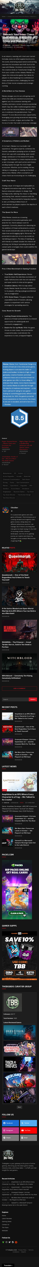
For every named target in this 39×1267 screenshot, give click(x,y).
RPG (31, 485)
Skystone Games (19, 492)
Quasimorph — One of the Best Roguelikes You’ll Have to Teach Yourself (16, 577)
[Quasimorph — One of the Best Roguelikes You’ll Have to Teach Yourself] (19, 562)
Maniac (5, 485)
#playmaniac (7, 473)
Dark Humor (26, 479)
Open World (14, 485)
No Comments (8, 47)
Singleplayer (7, 492)
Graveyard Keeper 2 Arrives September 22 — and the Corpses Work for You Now (25, 741)
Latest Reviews (7, 1218)
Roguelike (24, 485)
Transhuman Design (24, 495)
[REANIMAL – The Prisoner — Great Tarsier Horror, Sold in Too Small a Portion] (19, 629)
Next (19, 1107)
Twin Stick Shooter (9, 498)
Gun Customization (23, 482)
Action (6, 29)
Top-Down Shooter (9, 495)
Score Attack (15, 489)
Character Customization (11, 479)
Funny (12, 482)
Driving (5, 482)
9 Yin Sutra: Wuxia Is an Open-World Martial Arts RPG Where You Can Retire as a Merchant (19, 610)
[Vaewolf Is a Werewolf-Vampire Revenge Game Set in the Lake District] (7, 843)
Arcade (19, 476)
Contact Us (5, 1224)
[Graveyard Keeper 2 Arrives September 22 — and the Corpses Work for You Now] (7, 742)
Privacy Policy (22, 1250)
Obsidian (7, 45)
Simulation (25, 489)
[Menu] (3, 7)
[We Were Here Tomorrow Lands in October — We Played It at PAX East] (7, 754)
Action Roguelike (8, 476)
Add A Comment (19, 688)
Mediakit (5, 1230)
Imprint (23, 1252)
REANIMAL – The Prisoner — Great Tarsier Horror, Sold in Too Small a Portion (16, 644)
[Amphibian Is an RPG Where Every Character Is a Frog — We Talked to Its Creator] (7, 716)
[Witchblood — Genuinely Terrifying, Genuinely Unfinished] (19, 663)
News (4, 790)
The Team (5, 1227)
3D (15, 473)
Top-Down (30, 492)
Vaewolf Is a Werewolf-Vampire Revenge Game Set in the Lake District (25, 843)
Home (3, 16)
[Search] (36, 7)
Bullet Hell (27, 476)
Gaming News (6, 1221)
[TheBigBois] (20, 7)
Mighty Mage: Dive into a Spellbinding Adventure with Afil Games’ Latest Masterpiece (27, 445)
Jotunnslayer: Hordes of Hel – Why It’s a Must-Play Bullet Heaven (10, 459)
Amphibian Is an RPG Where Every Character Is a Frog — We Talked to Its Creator (25, 716)
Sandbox (6, 489)
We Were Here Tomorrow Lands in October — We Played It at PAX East (24, 754)
